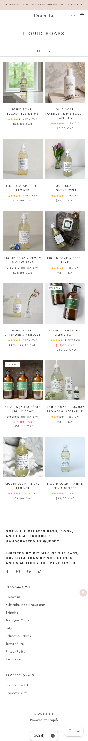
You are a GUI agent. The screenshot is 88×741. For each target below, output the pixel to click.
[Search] (73, 15)
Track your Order (17, 620)
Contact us (13, 597)
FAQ (9, 628)
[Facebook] (7, 571)
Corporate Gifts (16, 692)
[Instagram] (18, 571)
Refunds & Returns (18, 636)
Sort (42, 51)
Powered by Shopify (44, 719)
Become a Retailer (18, 685)
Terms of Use (15, 643)
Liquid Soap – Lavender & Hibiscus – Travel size (65, 113)
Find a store (14, 659)
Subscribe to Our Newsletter (25, 604)
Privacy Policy (15, 651)
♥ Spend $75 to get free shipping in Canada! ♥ (44, 4)
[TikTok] (39, 571)
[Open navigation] (6, 15)
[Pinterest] (29, 571)
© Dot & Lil (44, 713)
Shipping (12, 612)
